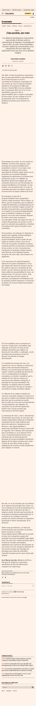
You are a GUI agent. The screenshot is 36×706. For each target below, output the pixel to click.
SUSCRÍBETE (28, 13)
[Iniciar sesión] (33, 13)
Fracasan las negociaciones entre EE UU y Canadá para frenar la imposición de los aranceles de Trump (18, 669)
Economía (7, 22)
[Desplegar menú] (3, 13)
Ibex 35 (4, 10)
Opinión (4, 586)
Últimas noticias (28, 26)
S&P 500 (14, 10)
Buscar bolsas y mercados (10, 682)
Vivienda (4, 26)
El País (32, 17)
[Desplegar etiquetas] (33, 586)
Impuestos (14, 26)
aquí (26, 597)
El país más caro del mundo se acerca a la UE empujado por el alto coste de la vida (16, 674)
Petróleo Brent (27, 10)
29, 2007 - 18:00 (18, 61)
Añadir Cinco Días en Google (10, 70)
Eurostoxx (8, 690)
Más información (5, 593)
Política (20, 26)
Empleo (9, 26)
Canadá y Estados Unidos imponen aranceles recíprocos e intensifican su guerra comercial (16, 659)
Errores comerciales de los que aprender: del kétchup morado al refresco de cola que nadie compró (17, 664)
